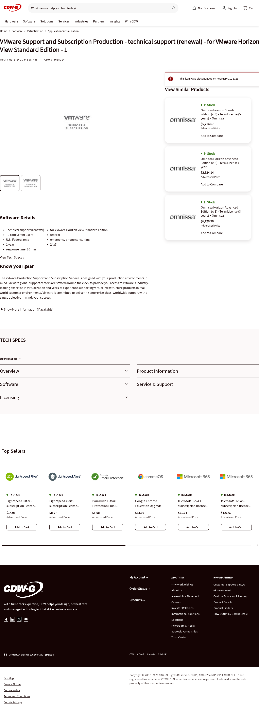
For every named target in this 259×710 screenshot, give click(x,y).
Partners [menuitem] (99, 21)
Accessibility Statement (185, 596)
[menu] (204, 8)
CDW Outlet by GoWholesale (230, 614)
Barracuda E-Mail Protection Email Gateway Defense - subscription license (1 (106, 503)
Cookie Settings (13, 702)
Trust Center (178, 637)
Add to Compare (212, 136)
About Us (177, 590)
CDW (132, 654)
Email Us (49, 654)
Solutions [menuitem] (46, 21)
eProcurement (222, 590)
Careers (175, 602)
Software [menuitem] (29, 21)
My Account (138, 577)
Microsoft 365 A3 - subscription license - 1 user (193, 503)
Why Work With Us (182, 584)
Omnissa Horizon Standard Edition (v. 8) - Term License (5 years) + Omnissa (221, 114)
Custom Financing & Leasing (230, 596)
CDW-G (140, 654)
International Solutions (185, 614)
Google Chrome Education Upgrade (148, 503)
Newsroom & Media (183, 625)
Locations (177, 620)
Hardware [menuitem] (11, 21)
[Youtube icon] (26, 619)
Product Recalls (222, 602)
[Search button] (173, 8)
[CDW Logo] (11, 8)
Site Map (9, 678)
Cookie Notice (12, 690)
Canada (151, 654)
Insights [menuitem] (114, 21)
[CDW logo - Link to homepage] (11, 8)
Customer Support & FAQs (229, 584)
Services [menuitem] (64, 21)
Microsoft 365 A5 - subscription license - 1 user (236, 503)
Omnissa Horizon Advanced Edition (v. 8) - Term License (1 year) (221, 163)
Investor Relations (182, 608)
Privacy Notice (12, 684)
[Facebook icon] (6, 619)
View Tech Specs (11, 257)
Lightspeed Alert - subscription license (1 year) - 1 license (63, 503)
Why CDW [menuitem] (131, 21)
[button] (249, 8)
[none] (11, 21)
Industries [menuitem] (81, 21)
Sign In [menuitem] (232, 8)
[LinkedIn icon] (12, 619)
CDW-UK (162, 654)
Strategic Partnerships (184, 631)
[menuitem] (194, 8)
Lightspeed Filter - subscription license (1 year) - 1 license (20, 503)
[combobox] (97, 8)
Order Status (139, 589)
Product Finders (223, 608)
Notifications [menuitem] (206, 8)
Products (136, 600)
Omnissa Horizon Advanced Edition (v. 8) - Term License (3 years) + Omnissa (221, 211)
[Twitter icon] (19, 619)
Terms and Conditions (17, 696)
